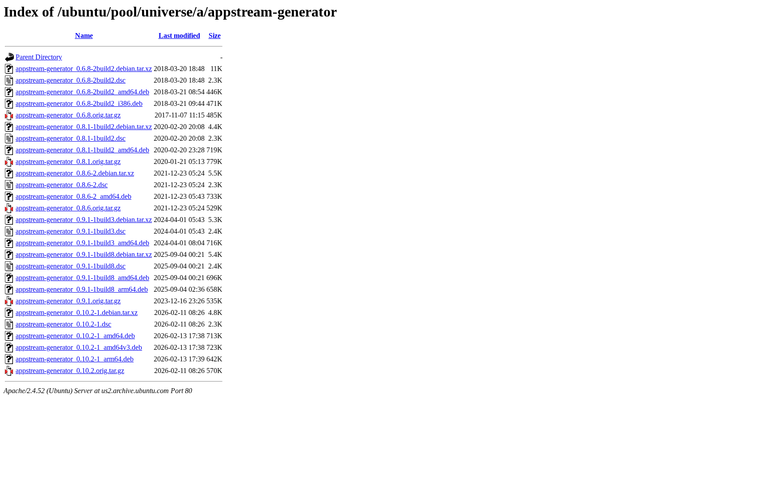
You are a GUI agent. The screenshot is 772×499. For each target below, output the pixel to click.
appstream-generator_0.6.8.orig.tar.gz (68, 115)
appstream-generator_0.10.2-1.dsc (63, 324)
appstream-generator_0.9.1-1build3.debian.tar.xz (84, 219)
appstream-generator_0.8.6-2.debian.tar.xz (75, 173)
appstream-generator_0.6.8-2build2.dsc (71, 80)
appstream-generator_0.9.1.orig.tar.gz (68, 301)
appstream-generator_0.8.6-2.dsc (62, 185)
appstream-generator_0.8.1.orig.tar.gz (68, 161)
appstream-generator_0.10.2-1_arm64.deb (75, 359)
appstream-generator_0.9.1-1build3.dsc (71, 231)
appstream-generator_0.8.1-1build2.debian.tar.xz (84, 126)
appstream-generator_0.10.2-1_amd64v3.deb (79, 347)
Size (215, 35)
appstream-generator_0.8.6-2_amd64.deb (73, 196)
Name (84, 35)
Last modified (179, 35)
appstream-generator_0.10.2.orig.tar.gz (70, 370)
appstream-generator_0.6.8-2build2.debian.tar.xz (84, 68)
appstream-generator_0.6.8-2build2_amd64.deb (82, 92)
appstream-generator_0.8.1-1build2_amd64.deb (82, 150)
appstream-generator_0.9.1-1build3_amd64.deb (82, 243)
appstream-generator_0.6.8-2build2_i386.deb (79, 103)
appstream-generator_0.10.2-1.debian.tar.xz (77, 312)
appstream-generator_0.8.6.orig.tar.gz (68, 208)
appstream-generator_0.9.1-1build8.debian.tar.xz (84, 254)
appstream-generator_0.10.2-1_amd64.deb (75, 336)
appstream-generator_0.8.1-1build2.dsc (71, 138)
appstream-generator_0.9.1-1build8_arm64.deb (82, 289)
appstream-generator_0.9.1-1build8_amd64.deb (82, 277)
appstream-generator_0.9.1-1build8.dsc (71, 266)
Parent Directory (39, 57)
